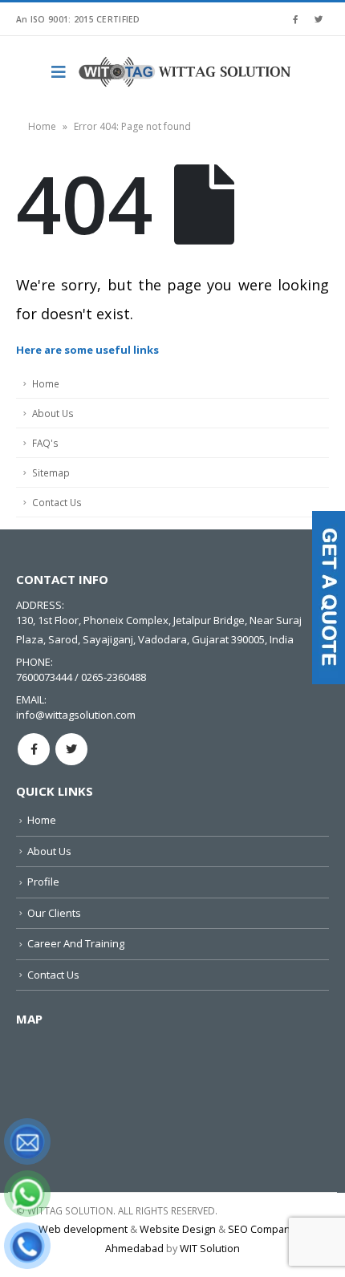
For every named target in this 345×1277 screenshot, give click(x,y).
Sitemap (51, 472)
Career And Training (75, 943)
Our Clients (54, 913)
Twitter (71, 749)
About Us (53, 413)
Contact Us (57, 502)
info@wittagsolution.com (76, 714)
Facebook (34, 749)
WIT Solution (210, 1248)
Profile (43, 881)
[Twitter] (318, 19)
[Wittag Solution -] (186, 72)
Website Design (178, 1229)
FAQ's (45, 442)
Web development (83, 1229)
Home (42, 126)
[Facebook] (295, 19)
